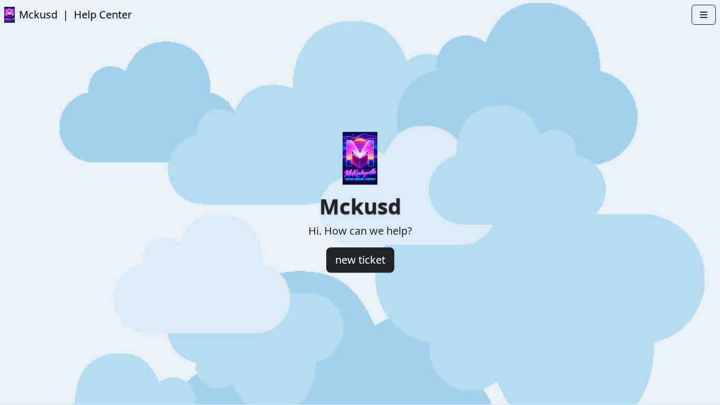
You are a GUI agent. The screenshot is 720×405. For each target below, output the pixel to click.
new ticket (360, 260)
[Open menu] (704, 15)
